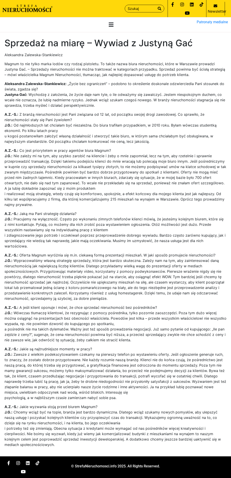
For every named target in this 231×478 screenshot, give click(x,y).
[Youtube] (187, 13)
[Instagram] (182, 4)
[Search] (159, 8)
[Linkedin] (192, 4)
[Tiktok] (201, 4)
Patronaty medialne (212, 22)
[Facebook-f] (172, 4)
